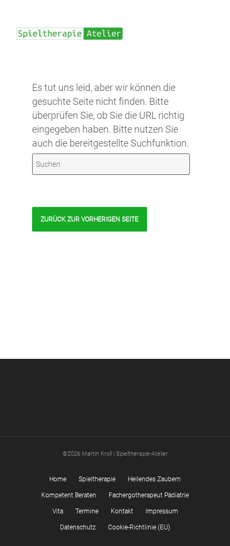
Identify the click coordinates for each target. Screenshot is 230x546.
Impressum (161, 511)
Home (57, 479)
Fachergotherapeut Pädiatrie (149, 495)
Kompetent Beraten (68, 495)
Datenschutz (78, 527)
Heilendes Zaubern (154, 479)
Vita (57, 511)
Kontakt (122, 511)
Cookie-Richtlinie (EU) (139, 527)
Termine (86, 511)
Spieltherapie (97, 479)
